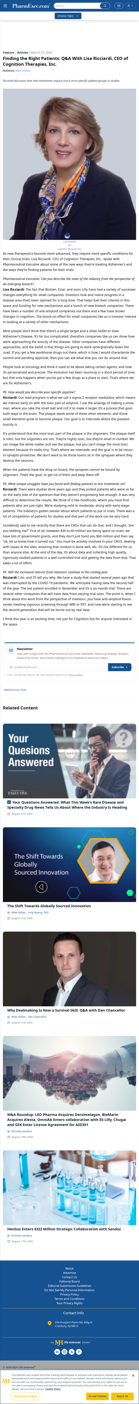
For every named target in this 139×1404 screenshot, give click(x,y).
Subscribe (118, 667)
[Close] (133, 1375)
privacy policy (76, 674)
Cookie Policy (53, 1389)
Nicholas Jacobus (21, 1131)
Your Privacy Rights (69, 1303)
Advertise (69, 1273)
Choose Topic (65, 16)
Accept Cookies (98, 1396)
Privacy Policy (69, 1294)
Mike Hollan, (18, 912)
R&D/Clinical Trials (15, 690)
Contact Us (69, 1277)
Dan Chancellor (37, 1016)
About (69, 1268)
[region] (69, 1387)
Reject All (122, 1396)
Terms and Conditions (69, 1299)
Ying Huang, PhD (38, 912)
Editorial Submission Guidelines (69, 1286)
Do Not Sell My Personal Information (69, 1290)
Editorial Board (69, 1281)
